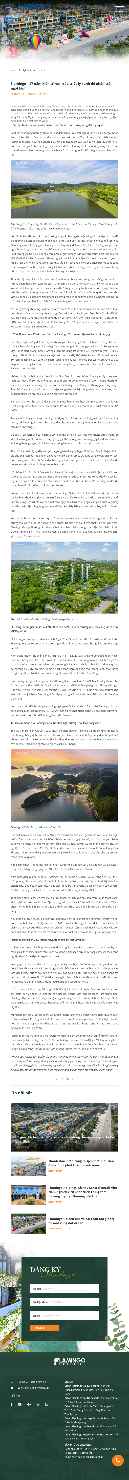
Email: (36, 1315)
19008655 (22, 1381)
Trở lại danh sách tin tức (32, 70)
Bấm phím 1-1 (38, 1381)
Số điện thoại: (41, 1302)
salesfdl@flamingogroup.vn (33, 1387)
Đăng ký (40, 1328)
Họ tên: (37, 1288)
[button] (4, 32)
